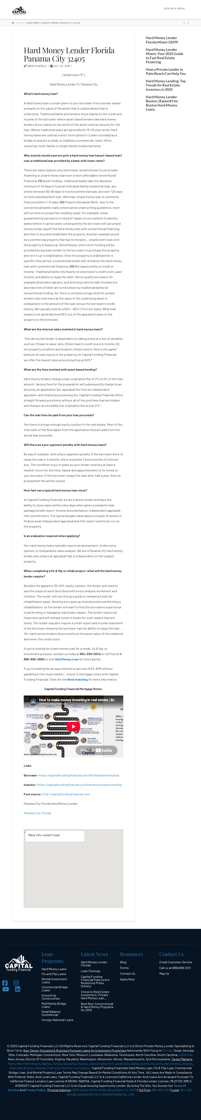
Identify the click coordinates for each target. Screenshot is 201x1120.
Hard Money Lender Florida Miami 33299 (162, 40)
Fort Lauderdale (119, 1063)
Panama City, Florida (37, 813)
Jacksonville (97, 1063)
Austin (145, 1063)
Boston (29, 1068)
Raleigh (40, 1068)
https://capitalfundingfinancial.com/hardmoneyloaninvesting (79, 784)
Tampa (57, 1063)
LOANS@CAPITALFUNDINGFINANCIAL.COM (105, 1094)
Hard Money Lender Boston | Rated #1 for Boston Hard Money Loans (162, 103)
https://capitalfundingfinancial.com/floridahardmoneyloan (79, 775)
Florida (167, 1050)
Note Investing (78, 679)
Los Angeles (81, 1068)
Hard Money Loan (67, 659)
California (185, 1055)
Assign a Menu (174, 8)
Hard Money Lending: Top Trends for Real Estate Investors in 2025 (166, 85)
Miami (11, 1063)
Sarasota (69, 1063)
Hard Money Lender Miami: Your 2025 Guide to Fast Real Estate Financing (164, 56)
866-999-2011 (161, 1090)
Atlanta (187, 1063)
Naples (46, 1063)
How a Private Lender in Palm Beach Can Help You (166, 71)
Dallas (135, 1063)
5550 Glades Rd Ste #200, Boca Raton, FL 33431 (104, 1090)
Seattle (66, 1068)
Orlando (82, 1063)
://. (66, 794)
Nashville (16, 1068)
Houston (157, 1063)
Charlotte (53, 1068)
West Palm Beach (28, 1063)
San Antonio (172, 1063)
